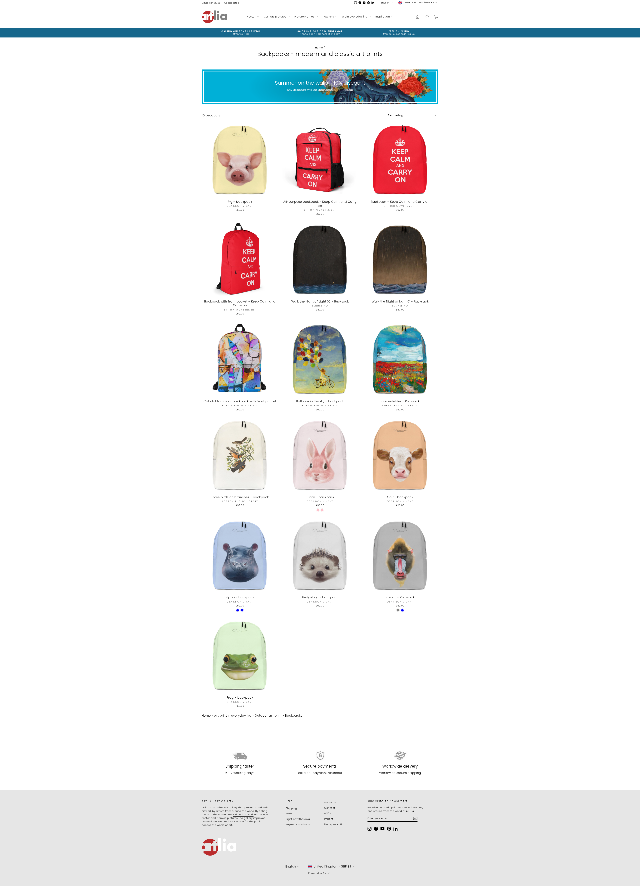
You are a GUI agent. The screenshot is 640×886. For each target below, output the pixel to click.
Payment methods (298, 824)
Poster (251, 16)
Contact (329, 808)
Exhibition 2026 (211, 2)
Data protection (334, 824)
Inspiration (383, 16)
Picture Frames (304, 16)
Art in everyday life (355, 16)
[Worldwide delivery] (400, 755)
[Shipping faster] (240, 755)
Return (290, 813)
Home (319, 47)
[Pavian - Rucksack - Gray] (398, 610)
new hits (329, 16)
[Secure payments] (320, 755)
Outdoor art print (268, 715)
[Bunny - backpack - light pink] (317, 510)
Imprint (328, 819)
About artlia (231, 2)
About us (330, 802)
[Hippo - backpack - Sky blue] (237, 610)
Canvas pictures (275, 16)
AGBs (327, 813)
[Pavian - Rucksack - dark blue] (402, 610)
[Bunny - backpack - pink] (322, 510)
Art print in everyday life (232, 715)
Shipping (291, 808)
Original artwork (243, 814)
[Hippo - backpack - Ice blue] (242, 610)
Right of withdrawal (298, 819)
